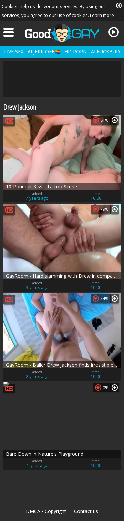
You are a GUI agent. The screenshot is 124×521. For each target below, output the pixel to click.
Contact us (86, 511)
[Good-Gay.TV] (62, 32)
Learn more (102, 15)
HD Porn (75, 51)
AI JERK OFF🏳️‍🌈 (44, 51)
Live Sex (13, 51)
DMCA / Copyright (46, 511)
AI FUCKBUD (105, 51)
